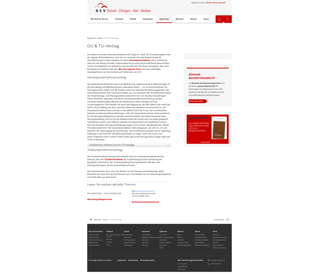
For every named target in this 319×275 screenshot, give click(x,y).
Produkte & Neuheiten (184, 245)
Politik (133, 18)
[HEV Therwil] (122, 7)
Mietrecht (145, 245)
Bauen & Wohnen (218, 245)
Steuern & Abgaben (165, 242)
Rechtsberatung (93, 237)
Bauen (179, 235)
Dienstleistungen (93, 235)
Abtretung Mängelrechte (99, 199)
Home (208, 3)
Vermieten (148, 18)
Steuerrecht (127, 237)
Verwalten (145, 240)
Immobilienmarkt (129, 240)
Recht (100, 38)
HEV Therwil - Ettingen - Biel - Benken (115, 236)
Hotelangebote (199, 242)
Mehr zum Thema (196, 101)
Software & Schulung (219, 248)
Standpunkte (128, 245)
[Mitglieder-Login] (228, 19)
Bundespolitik (128, 235)
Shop (215, 3)
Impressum (121, 260)
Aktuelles (109, 239)
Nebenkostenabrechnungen (151, 237)
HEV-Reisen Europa (201, 237)
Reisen (193, 18)
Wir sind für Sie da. (99, 18)
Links (108, 245)
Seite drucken (219, 220)
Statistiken (145, 242)
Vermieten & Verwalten (220, 237)
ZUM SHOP (205, 142)
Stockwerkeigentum (219, 240)
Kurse (206, 18)
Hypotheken (163, 240)
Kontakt (222, 3)
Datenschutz (133, 260)
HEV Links (109, 242)
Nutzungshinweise (147, 260)
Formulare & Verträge (95, 240)
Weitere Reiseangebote (202, 245)
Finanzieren (163, 235)
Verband (119, 18)
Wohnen (180, 18)
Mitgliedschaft (93, 242)
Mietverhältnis (146, 235)
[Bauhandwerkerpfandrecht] (143, 191)
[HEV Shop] (220, 19)
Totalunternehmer (113, 159)
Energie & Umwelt (129, 242)
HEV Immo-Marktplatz (167, 237)
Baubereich (163, 245)
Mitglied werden (198, 3)
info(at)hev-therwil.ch (218, 260)
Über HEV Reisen (200, 235)
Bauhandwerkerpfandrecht (145, 201)
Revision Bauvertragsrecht (202, 76)
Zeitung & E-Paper (94, 245)
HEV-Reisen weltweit (201, 240)
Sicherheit (180, 240)
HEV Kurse (216, 235)
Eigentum (164, 18)
